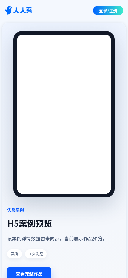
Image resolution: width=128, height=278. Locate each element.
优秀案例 (15, 210)
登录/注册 (108, 10)
